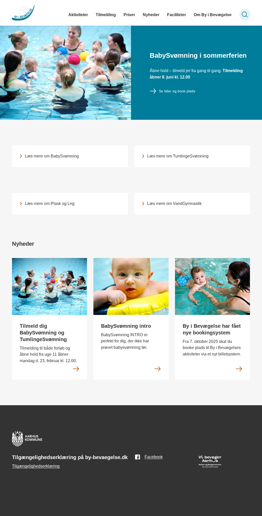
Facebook (154, 457)
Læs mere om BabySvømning (52, 156)
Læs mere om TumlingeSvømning (178, 156)
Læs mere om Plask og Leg (49, 203)
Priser (129, 15)
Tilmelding (106, 15)
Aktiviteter (78, 15)
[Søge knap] (245, 15)
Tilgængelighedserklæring (36, 466)
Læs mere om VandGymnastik (174, 203)
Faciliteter (176, 15)
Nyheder (151, 15)
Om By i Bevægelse (213, 15)
